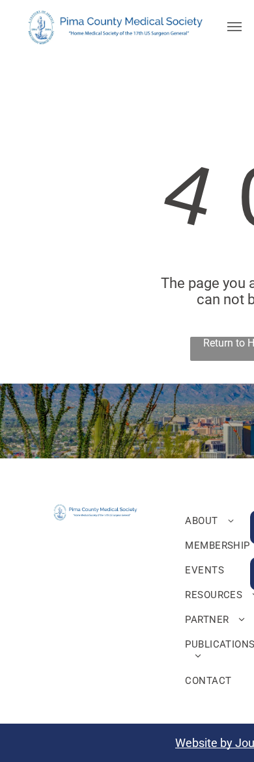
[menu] (234, 27)
